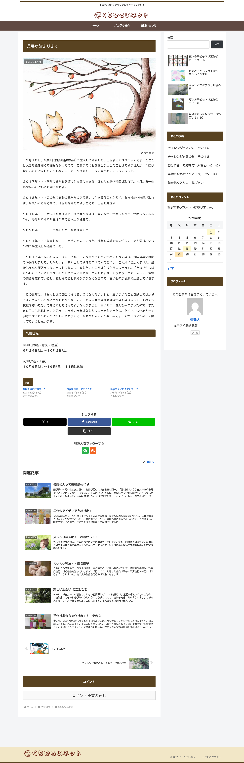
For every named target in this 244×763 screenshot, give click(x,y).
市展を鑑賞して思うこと (79, 389)
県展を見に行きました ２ (124, 389)
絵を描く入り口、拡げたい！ (187, 182)
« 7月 (171, 268)
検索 (170, 37)
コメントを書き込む (89, 695)
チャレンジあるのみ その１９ (189, 147)
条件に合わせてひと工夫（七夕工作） (193, 174)
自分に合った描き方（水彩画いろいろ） (195, 165)
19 (187, 248)
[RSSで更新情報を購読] (93, 450)
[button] (89, 431)
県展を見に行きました (34, 389)
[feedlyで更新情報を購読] (85, 450)
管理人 (195, 319)
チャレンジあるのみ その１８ (189, 156)
